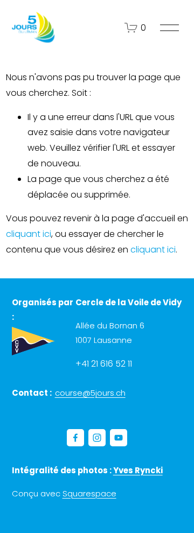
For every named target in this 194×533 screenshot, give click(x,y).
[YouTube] (118, 437)
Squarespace (89, 493)
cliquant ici (28, 234)
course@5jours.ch (90, 392)
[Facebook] (75, 437)
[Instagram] (97, 437)
